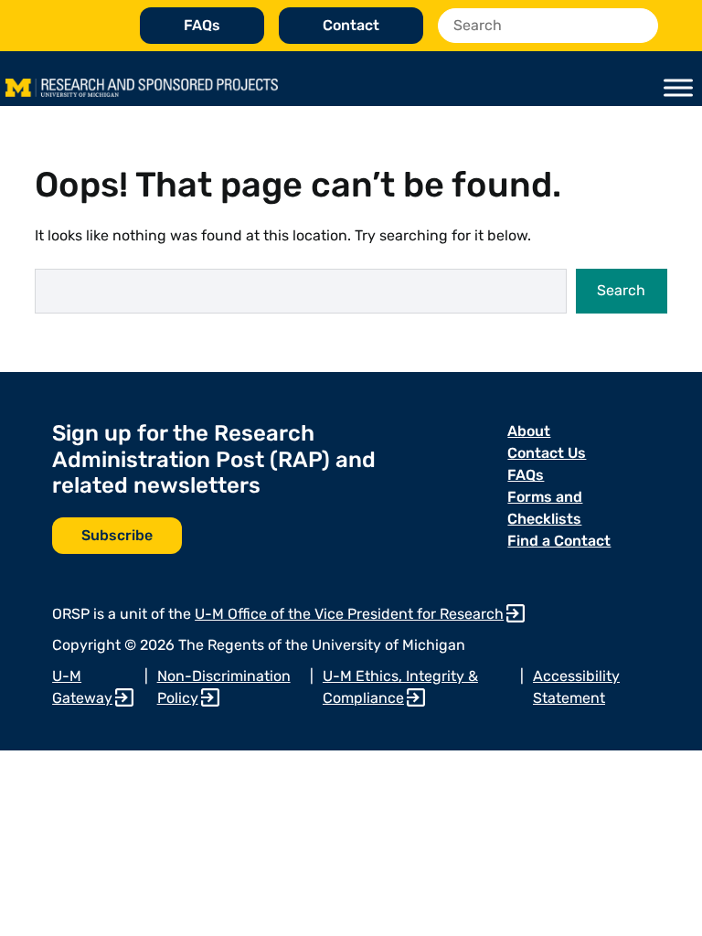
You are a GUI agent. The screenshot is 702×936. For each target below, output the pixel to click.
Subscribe (117, 535)
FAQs (202, 25)
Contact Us (546, 453)
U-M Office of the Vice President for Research (349, 613)
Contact (351, 25)
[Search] (639, 25)
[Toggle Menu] (678, 87)
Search (621, 290)
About (528, 431)
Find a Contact (559, 540)
